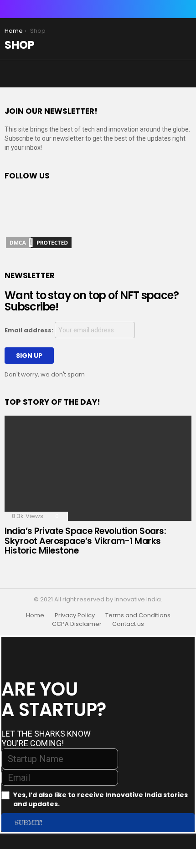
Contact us (128, 624)
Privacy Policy (75, 615)
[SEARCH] (186, 9)
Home (35, 615)
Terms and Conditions (137, 615)
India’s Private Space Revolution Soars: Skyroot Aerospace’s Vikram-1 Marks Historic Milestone (85, 541)
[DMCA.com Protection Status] (39, 247)
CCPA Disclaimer (77, 624)
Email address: (30, 330)
